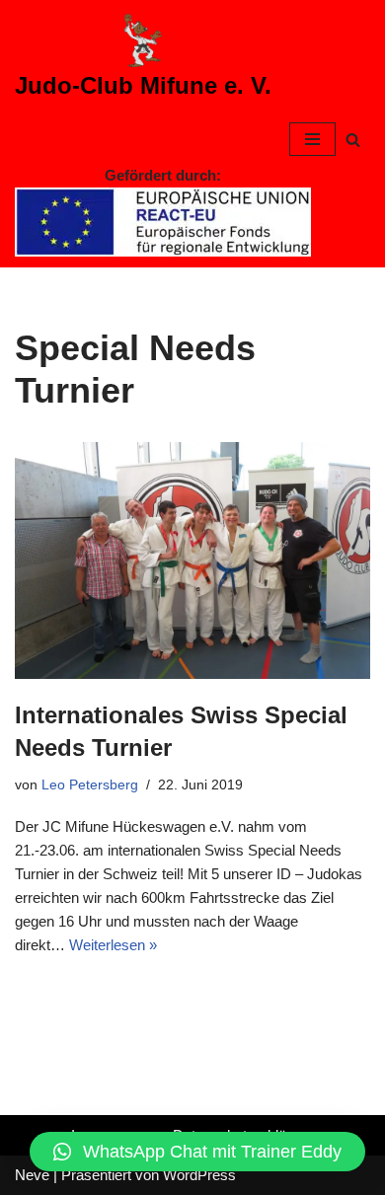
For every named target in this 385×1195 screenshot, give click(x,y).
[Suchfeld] (353, 139)
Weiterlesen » (113, 944)
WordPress (199, 1174)
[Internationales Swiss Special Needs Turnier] (192, 560)
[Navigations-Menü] (312, 139)
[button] (197, 1151)
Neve (32, 1174)
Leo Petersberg (89, 785)
